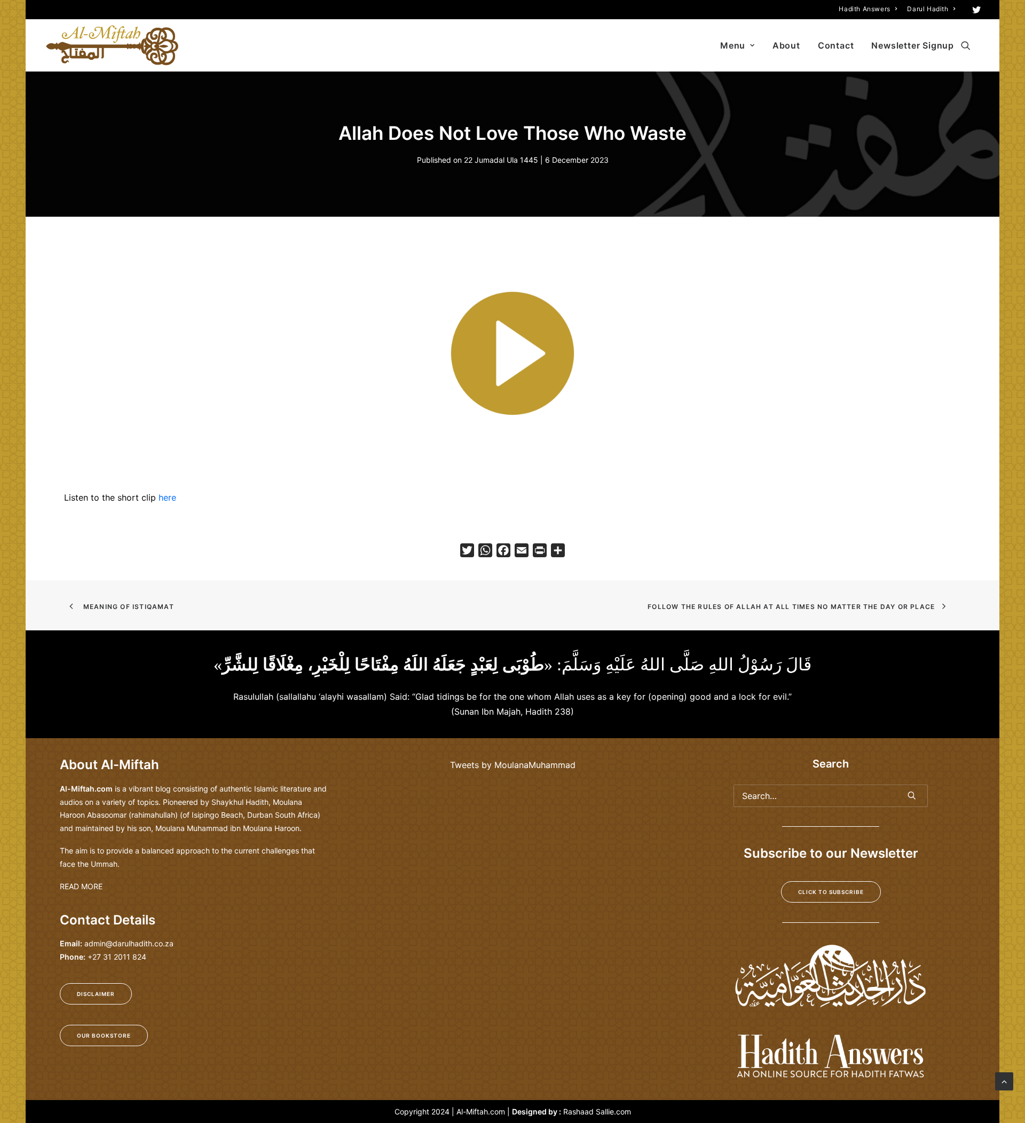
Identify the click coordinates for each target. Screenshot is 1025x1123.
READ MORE (81, 886)
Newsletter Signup (912, 45)
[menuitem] (868, 9)
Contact (836, 45)
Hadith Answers (864, 9)
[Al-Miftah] (112, 45)
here (167, 497)
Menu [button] (732, 45)
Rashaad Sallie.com (597, 1111)
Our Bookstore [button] (104, 1035)
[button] (976, 9)
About (786, 45)
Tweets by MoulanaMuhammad (512, 765)
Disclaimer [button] (96, 994)
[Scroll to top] (1004, 1080)
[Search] (831, 796)
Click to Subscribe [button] (831, 892)
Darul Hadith (927, 9)
